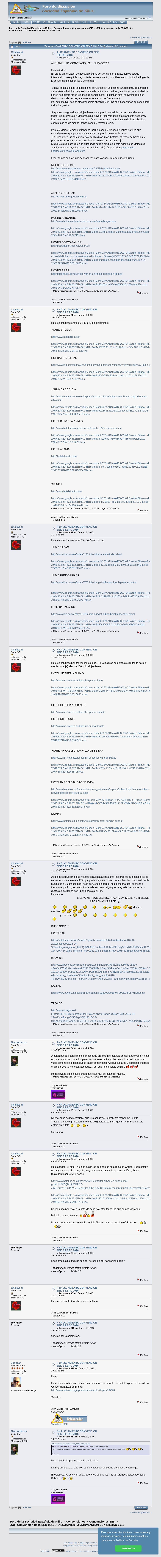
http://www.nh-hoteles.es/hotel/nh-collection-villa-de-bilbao (83, 757)
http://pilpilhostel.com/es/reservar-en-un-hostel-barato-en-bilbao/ (86, 274)
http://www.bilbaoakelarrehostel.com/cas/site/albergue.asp (83, 221)
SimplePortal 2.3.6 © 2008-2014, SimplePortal (80, 1546)
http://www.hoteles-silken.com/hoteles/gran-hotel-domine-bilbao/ (86, 821)
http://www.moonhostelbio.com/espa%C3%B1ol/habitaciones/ (85, 168)
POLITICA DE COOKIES (88, 1551)
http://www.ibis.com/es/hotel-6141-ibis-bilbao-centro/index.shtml (86, 554)
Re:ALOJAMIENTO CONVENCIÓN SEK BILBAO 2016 (77, 311)
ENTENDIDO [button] (128, 1548)
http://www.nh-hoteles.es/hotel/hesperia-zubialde (78, 712)
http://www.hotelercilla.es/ (65, 337)
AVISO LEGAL (71, 1551)
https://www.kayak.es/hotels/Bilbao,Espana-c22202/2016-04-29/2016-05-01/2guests (98, 992)
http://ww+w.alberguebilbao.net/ (68, 196)
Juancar (16, 1363)
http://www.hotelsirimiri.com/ (66, 491)
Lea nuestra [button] (120, 1540)
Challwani (17, 52)
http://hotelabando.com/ (64, 456)
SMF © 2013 (78, 1543)
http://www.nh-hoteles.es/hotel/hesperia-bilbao (77, 680)
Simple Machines (90, 1543)
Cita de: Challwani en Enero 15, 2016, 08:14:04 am (71, 1444)
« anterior (135, 37)
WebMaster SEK (59, 1424)
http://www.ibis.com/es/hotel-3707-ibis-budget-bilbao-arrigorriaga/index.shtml (93, 582)
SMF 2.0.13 (68, 1543)
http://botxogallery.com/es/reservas (70, 245)
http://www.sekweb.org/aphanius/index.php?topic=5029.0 (83, 1390)
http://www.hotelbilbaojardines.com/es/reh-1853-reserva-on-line (86, 428)
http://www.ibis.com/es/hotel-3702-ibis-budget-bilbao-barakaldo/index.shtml (93, 614)
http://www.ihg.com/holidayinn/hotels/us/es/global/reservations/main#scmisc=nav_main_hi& (102, 365)
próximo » (146, 37)
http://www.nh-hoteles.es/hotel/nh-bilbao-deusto (77, 726)
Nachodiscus (19, 1042)
